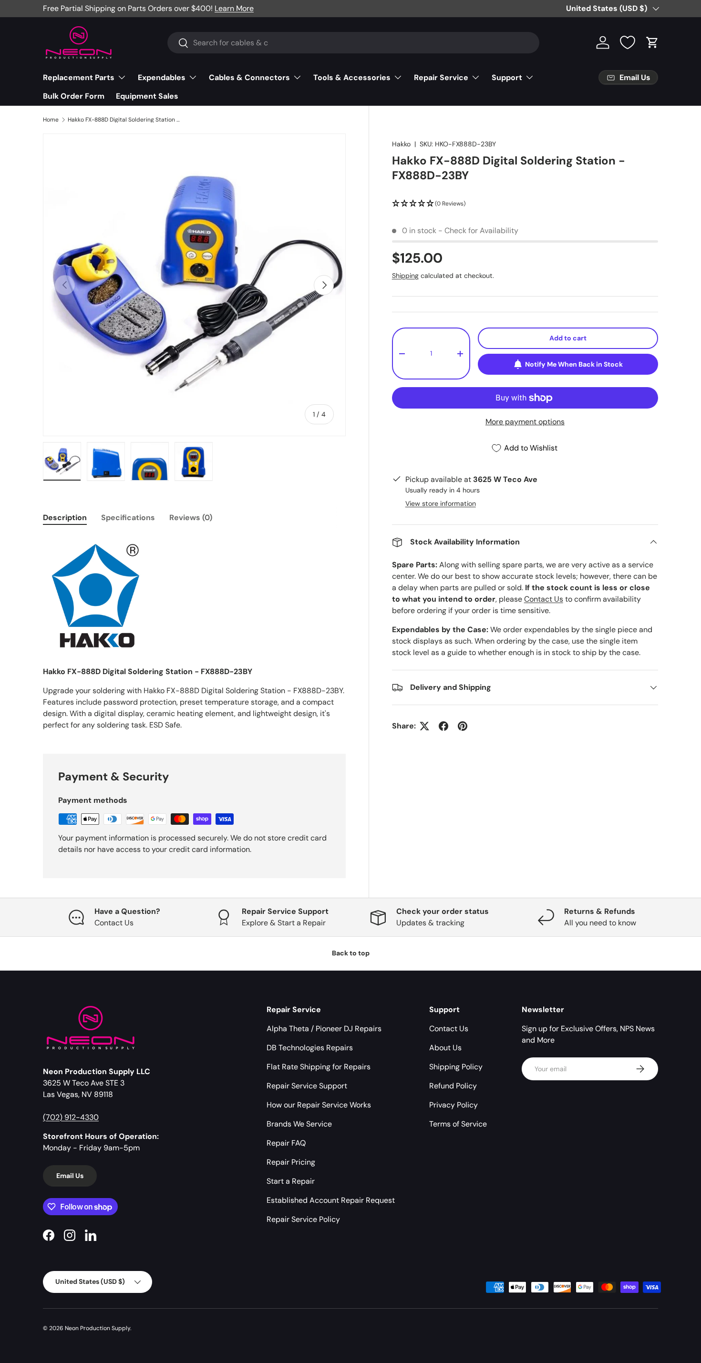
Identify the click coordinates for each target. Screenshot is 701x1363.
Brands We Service (299, 1124)
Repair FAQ (286, 1143)
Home (51, 120)
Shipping (405, 275)
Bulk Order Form (73, 96)
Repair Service (441, 77)
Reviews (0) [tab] (190, 517)
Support (507, 77)
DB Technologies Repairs (310, 1048)
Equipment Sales (147, 96)
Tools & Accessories (352, 77)
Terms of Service (458, 1124)
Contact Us (543, 599)
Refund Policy (453, 1086)
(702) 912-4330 (71, 1117)
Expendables (162, 77)
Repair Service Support (307, 1086)
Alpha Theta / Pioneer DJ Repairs (324, 1029)
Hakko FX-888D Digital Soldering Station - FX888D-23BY (125, 120)
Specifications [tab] (128, 517)
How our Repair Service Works (319, 1105)
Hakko (401, 144)
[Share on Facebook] (443, 726)
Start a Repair (291, 1181)
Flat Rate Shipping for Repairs (319, 1067)
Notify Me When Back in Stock (574, 364)
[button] (652, 42)
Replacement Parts (78, 77)
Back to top (351, 953)
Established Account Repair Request (331, 1200)
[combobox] (353, 42)
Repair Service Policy (303, 1219)
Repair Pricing (291, 1162)
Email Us (69, 1175)
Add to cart (568, 338)
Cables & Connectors (249, 77)
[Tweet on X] (424, 726)
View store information (440, 503)
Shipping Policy (456, 1067)
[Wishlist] (627, 42)
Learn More (234, 8)
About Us (445, 1048)
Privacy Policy (453, 1105)
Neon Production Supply (97, 1328)
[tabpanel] (194, 633)
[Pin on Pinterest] (462, 726)
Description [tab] (65, 517)
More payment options (525, 422)
